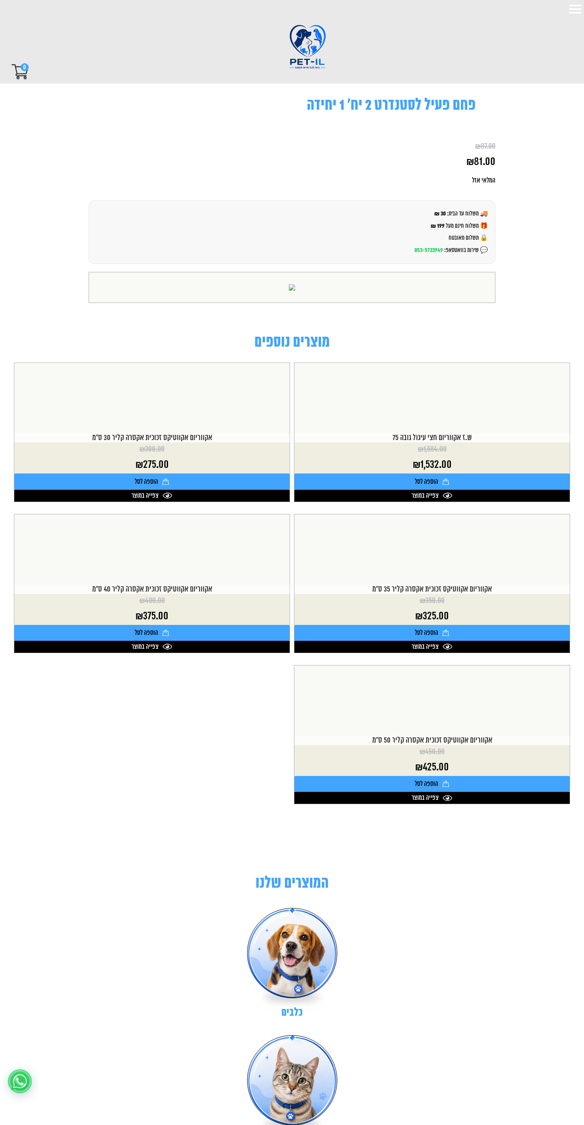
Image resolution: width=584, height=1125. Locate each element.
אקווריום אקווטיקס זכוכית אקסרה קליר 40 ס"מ (152, 589)
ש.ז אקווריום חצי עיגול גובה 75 (432, 437)
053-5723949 (428, 250)
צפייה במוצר (425, 496)
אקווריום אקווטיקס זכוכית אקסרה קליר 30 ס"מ (152, 437)
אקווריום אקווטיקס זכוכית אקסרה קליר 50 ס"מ (432, 740)
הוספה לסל (426, 482)
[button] (20, 1081)
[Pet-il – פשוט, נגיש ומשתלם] (300, 47)
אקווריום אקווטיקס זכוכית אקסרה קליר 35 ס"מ (432, 589)
